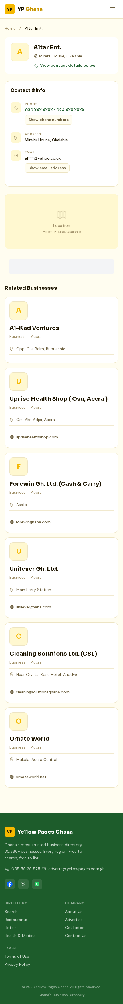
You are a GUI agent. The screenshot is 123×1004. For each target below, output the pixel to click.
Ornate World (29, 738)
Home (10, 28)
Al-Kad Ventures (34, 328)
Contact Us (75, 935)
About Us (73, 911)
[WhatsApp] (37, 884)
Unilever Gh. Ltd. (33, 568)
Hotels (11, 927)
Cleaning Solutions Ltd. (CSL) (53, 653)
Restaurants (16, 919)
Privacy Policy (17, 964)
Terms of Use (17, 956)
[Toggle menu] (112, 9)
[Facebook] (10, 884)
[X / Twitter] (23, 884)
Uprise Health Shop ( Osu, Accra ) (58, 398)
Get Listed (75, 927)
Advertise (74, 919)
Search (11, 911)
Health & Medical (21, 935)
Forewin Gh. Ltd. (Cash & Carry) (55, 483)
